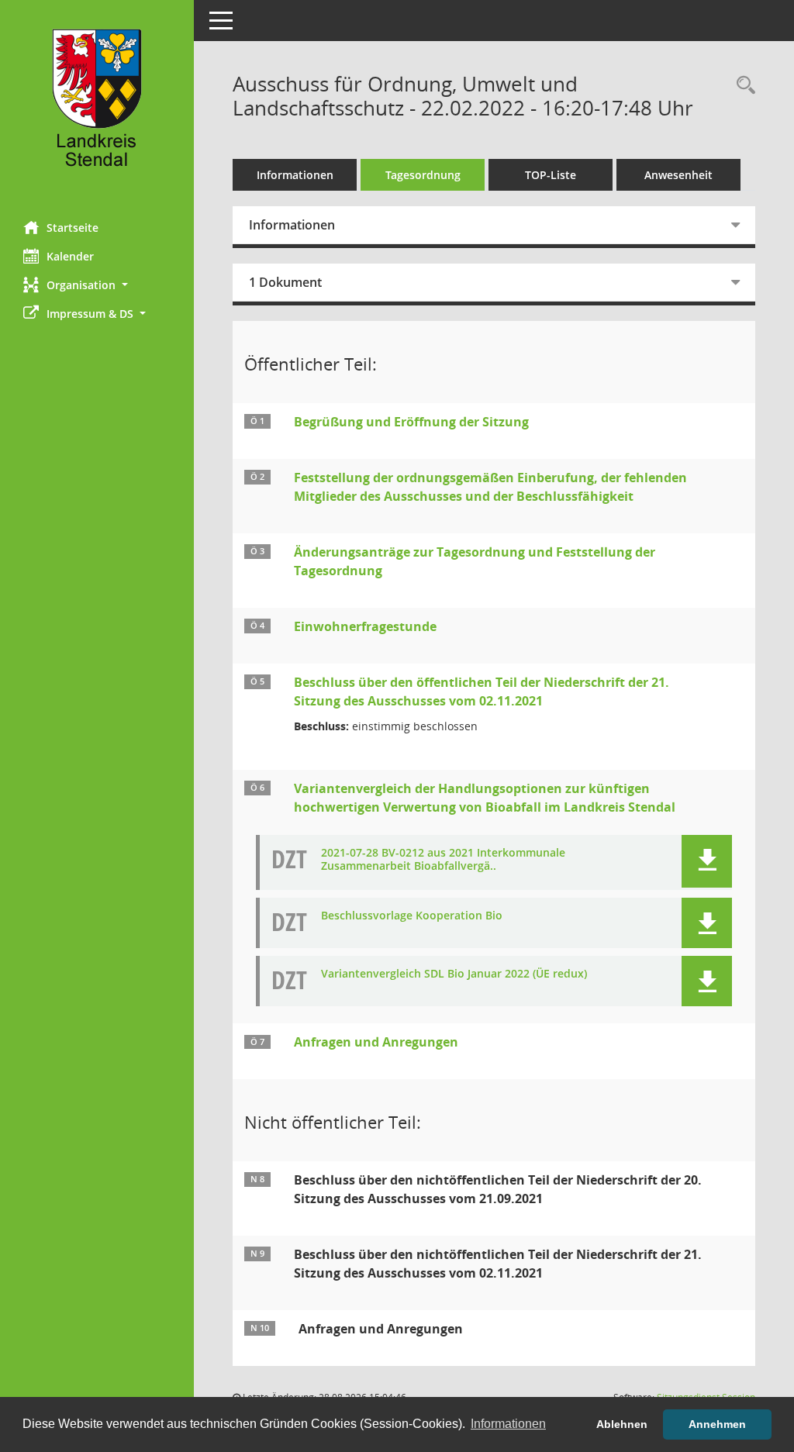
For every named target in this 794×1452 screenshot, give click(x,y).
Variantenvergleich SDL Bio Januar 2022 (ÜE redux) (454, 974)
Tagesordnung (423, 174)
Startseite (72, 227)
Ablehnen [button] (621, 1424)
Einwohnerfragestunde (365, 626)
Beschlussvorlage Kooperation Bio (411, 916)
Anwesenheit (678, 174)
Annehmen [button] (717, 1424)
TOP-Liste (550, 174)
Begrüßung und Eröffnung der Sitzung (411, 421)
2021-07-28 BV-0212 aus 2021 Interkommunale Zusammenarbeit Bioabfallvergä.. (443, 860)
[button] (97, 285)
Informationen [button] (508, 1423)
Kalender (70, 256)
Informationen (295, 174)
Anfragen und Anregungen (376, 1041)
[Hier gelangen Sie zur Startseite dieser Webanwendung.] (97, 104)
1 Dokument (285, 282)
